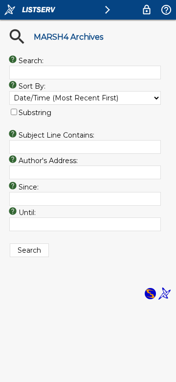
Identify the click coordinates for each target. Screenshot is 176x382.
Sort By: (32, 86)
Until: (27, 212)
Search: (31, 60)
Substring (35, 112)
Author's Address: (48, 160)
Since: (29, 187)
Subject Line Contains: (56, 135)
